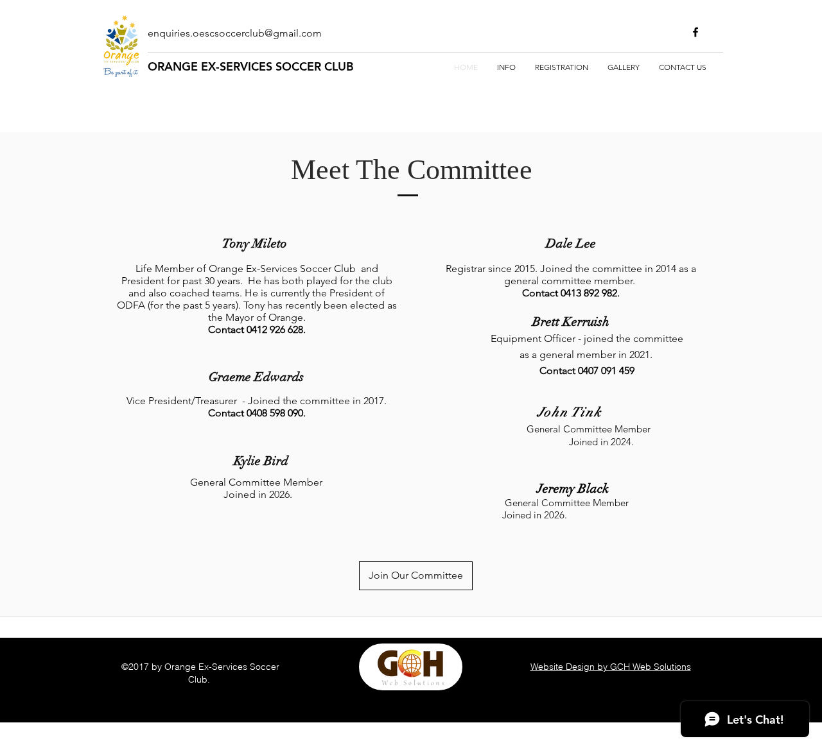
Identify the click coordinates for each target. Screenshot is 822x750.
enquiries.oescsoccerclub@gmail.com (235, 33)
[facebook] (695, 32)
